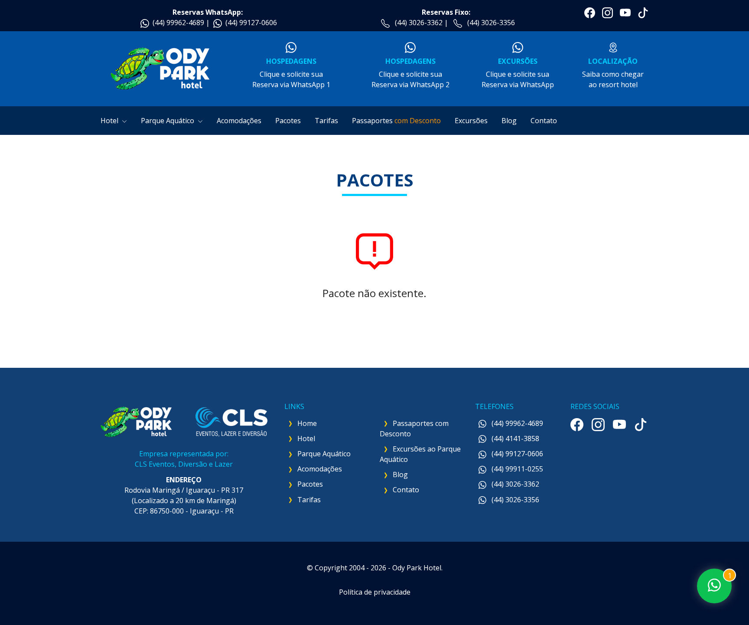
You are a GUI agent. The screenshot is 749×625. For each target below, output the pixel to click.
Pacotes (288, 120)
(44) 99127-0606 (251, 22)
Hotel (110, 120)
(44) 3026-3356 (491, 22)
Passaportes (396, 120)
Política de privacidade (374, 592)
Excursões (471, 120)
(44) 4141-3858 (514, 438)
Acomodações (239, 120)
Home (307, 423)
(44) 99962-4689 (178, 22)
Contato (544, 120)
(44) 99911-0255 (516, 469)
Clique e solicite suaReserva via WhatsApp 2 (410, 72)
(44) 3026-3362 (419, 22)
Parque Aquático (168, 120)
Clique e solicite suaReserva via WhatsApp (518, 72)
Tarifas (326, 120)
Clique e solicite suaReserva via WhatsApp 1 (291, 72)
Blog (509, 120)
